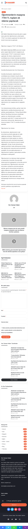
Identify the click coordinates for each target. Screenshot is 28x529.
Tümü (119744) (14, 379)
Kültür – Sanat (5, 441)
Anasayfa (5, 8)
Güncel (4, 429)
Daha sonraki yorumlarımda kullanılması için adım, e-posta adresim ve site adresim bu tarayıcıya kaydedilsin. (13, 330)
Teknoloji (4, 449)
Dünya (3, 444)
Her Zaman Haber (7, 24)
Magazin (4, 434)
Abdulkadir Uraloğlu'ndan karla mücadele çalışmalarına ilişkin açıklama (18, 349)
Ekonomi (4, 436)
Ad (2, 310)
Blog (3, 446)
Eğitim (9, 8)
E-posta (3, 316)
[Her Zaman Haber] (10, 2)
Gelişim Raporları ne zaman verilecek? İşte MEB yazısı (6, 264)
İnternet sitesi (4, 322)
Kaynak (3, 188)
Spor (3, 431)
